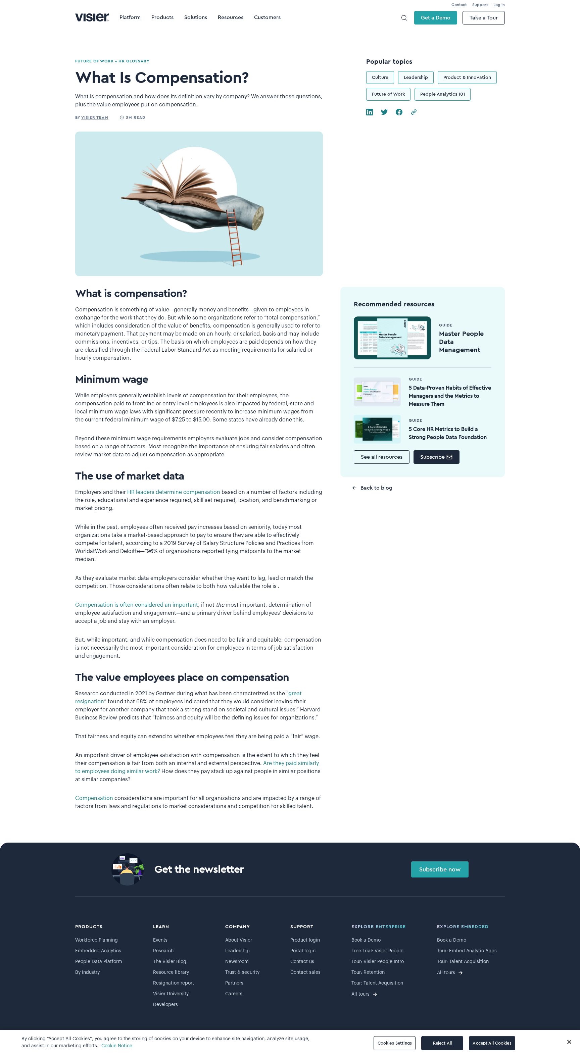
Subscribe (432, 457)
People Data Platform (98, 961)
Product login (305, 940)
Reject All (442, 1043)
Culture (380, 77)
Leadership (416, 77)
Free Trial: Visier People (377, 951)
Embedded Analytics (98, 951)
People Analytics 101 (442, 94)
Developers (165, 1004)
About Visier (238, 940)
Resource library (171, 972)
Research (163, 951)
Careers (233, 994)
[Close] (569, 1042)
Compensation (94, 798)
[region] (290, 1042)
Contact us (302, 961)
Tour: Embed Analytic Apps (467, 951)
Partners (234, 983)
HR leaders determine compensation (173, 492)
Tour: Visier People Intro (377, 961)
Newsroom (237, 961)
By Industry (87, 972)
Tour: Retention (368, 972)
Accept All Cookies (492, 1043)
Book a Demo (366, 940)
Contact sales (305, 972)
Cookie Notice (116, 1046)
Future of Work (388, 94)
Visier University (171, 994)
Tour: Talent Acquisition (377, 983)
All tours (360, 994)
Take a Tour (484, 17)
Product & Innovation (467, 77)
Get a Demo (435, 17)
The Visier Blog (169, 961)
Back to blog (376, 488)
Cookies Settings (395, 1043)
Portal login (303, 951)
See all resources (381, 457)
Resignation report (173, 983)
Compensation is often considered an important (136, 605)
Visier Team (94, 117)
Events (160, 940)
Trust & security (242, 972)
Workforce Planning (96, 940)
